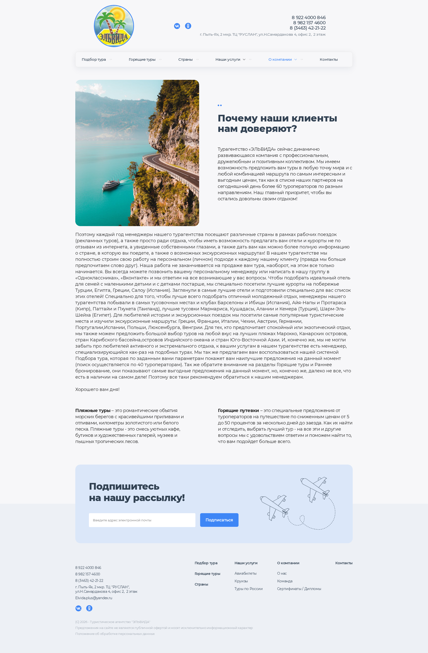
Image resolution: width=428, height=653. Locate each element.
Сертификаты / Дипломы (299, 589)
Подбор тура (94, 59)
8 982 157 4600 (309, 23)
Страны (185, 59)
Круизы (241, 581)
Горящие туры (142, 59)
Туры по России (249, 589)
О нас (282, 573)
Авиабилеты (246, 573)
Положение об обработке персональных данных (115, 634)
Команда (285, 581)
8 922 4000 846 (308, 18)
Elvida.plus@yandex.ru (93, 598)
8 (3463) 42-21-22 (307, 28)
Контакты (329, 59)
